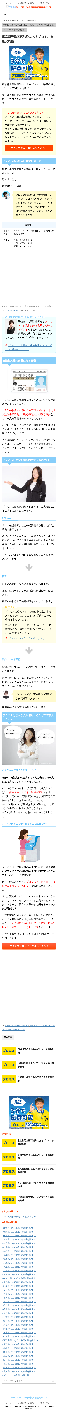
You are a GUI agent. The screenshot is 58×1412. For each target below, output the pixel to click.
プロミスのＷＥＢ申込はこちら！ (29, 148)
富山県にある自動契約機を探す (18, 1293)
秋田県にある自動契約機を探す (18, 1243)
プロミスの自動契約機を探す (13, 1030)
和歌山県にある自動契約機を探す (19, 1340)
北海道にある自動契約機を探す (18, 1227)
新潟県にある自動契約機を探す (18, 1282)
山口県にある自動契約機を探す (18, 1359)
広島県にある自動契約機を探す (18, 1355)
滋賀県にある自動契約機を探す (18, 1321)
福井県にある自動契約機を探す (18, 1301)
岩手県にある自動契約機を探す (18, 1235)
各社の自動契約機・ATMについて (19, 1217)
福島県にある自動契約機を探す (18, 1251)
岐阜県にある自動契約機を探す (18, 1305)
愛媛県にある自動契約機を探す (18, 1371)
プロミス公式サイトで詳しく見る (28, 946)
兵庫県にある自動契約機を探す (18, 1332)
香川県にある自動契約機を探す (18, 1367)
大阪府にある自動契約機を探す (18, 1328)
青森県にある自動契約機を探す (18, 1231)
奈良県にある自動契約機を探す (18, 1336)
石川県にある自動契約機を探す (18, 1297)
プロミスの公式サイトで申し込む (26, 638)
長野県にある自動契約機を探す (18, 1290)
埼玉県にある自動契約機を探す (18, 1266)
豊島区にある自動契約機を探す (42, 1026)
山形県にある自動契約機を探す (18, 1247)
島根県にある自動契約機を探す (18, 1348)
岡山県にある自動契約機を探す (18, 1352)
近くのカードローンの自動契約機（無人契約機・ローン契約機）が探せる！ (29, 1403)
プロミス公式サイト (12, 310)
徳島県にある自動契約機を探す (18, 1363)
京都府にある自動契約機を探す (18, 1324)
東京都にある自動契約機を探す (17, 1026)
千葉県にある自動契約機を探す (18, 1270)
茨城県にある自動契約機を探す (18, 1255)
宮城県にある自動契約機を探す (18, 1239)
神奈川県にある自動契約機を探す (19, 1278)
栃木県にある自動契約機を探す (18, 1258)
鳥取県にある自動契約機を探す (18, 1344)
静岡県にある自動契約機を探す (18, 1309)
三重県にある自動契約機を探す (18, 1317)
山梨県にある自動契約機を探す (18, 1286)
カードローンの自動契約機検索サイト (29, 1397)
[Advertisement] (29, 986)
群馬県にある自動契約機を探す (18, 1262)
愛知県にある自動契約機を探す (18, 1313)
